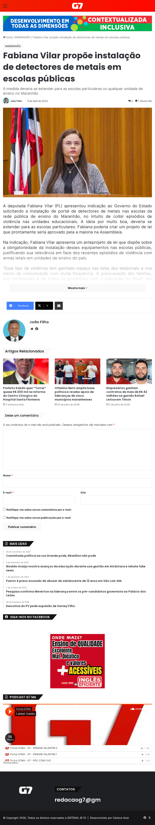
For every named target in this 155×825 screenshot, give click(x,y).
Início (9, 37)
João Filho (16, 100)
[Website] (31, 328)
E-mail (8, 492)
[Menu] (5, 7)
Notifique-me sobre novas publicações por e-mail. (38, 517)
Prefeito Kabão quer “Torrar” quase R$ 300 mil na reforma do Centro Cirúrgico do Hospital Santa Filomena (24, 394)
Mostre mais (77, 288)
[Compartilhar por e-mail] (59, 306)
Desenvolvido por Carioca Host (109, 817)
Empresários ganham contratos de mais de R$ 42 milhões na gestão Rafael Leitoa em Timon (126, 394)
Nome (8, 475)
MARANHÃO (22, 37)
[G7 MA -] (77, 6)
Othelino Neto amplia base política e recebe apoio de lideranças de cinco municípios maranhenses (75, 394)
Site (83, 492)
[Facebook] (36, 328)
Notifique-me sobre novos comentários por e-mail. (39, 509)
